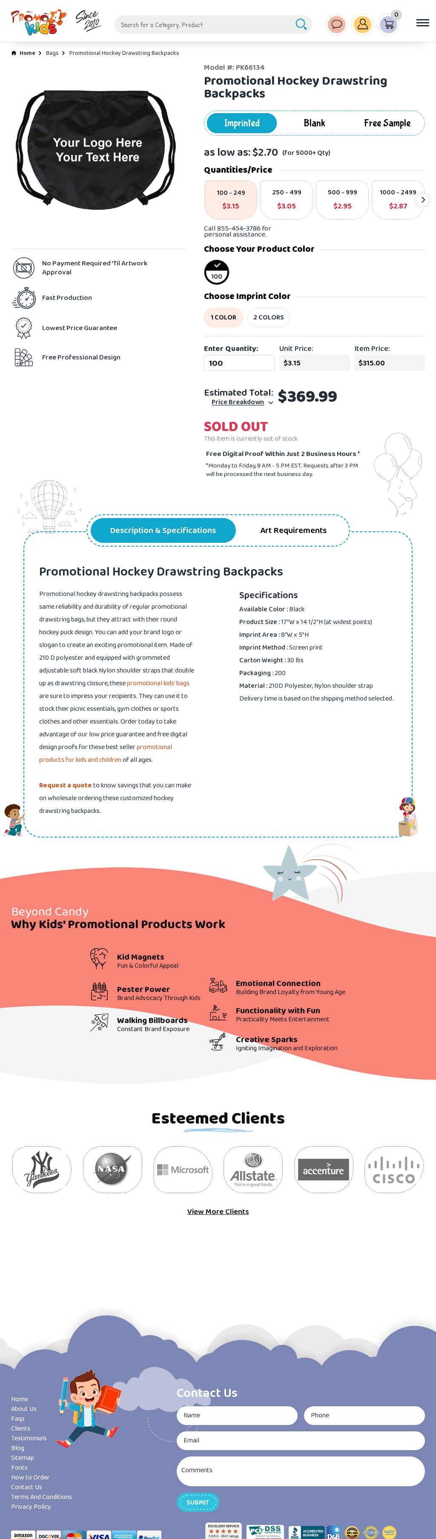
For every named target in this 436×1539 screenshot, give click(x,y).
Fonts (19, 1468)
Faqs (18, 1419)
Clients (20, 1429)
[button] (198, 1502)
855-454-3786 (239, 228)
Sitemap (22, 1458)
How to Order (30, 1477)
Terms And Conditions (41, 1497)
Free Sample (387, 123)
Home (27, 53)
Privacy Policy (31, 1507)
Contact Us (26, 1487)
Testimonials (29, 1438)
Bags (52, 53)
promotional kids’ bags (158, 683)
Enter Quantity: (231, 349)
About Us (24, 1409)
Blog (17, 1448)
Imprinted (242, 123)
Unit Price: (296, 349)
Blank (314, 123)
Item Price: (372, 349)
